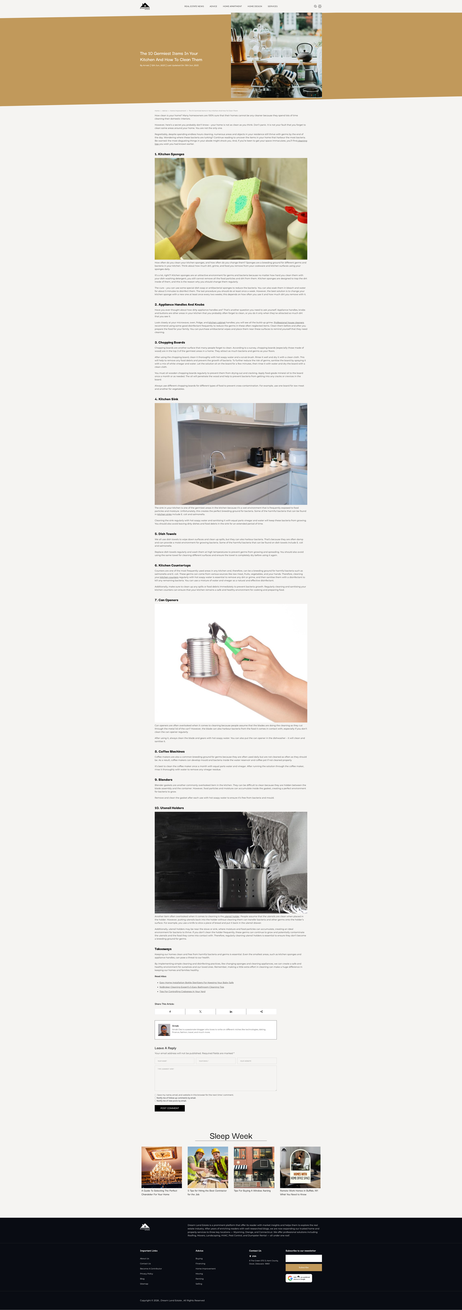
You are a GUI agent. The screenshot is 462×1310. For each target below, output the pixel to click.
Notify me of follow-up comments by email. (176, 1098)
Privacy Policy (146, 1274)
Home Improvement (178, 111)
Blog (142, 1279)
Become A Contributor (151, 1269)
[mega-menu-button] (320, 6)
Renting (200, 1279)
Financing (200, 1264)
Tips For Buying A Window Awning (252, 1190)
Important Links (148, 1250)
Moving (199, 1274)
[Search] (315, 6)
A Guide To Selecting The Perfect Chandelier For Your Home (159, 1192)
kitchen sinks (164, 514)
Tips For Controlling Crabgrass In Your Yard (182, 991)
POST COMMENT (169, 1108)
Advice (213, 6)
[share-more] (261, 1012)
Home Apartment (232, 6)
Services (273, 6)
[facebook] (170, 1012)
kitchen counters (169, 577)
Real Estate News (194, 6)
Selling (199, 1284)
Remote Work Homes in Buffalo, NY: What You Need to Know (299, 1192)
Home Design (255, 6)
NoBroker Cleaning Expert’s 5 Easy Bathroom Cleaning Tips (192, 987)
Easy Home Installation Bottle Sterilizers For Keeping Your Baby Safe (197, 982)
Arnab (175, 1025)
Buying (199, 1259)
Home (157, 111)
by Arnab (144, 65)
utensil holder (231, 916)
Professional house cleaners (289, 322)
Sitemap (144, 1284)
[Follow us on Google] (299, 1278)
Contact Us (145, 1264)
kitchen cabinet (217, 322)
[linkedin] (231, 1012)
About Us (144, 1259)
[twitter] (200, 1012)
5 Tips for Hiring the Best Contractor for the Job (207, 1192)
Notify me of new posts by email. (171, 1100)
